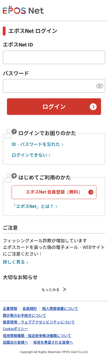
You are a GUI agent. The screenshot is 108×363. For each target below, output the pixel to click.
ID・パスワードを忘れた (36, 144)
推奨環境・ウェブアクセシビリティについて (39, 322)
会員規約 (29, 308)
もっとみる (51, 289)
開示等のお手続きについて (24, 315)
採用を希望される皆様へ (53, 342)
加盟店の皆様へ (15, 342)
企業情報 (10, 308)
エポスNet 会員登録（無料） (54, 192)
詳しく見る (14, 262)
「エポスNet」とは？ (33, 206)
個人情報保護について (60, 308)
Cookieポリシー (15, 328)
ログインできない (29, 155)
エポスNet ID (18, 45)
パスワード (16, 74)
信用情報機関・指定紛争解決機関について (37, 335)
